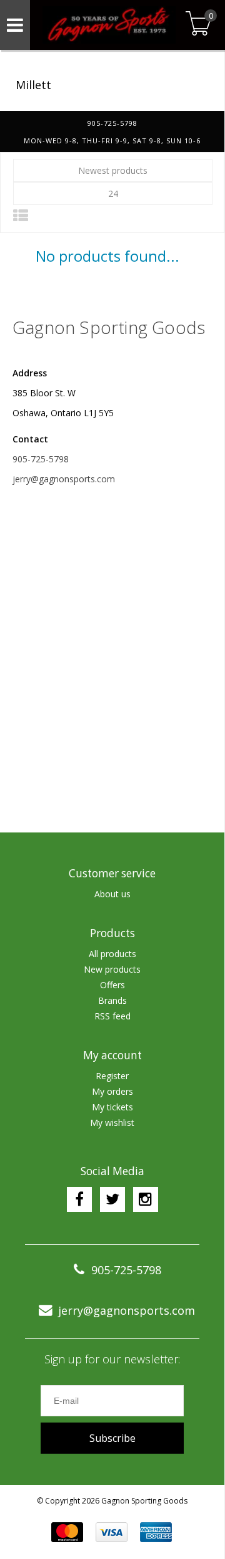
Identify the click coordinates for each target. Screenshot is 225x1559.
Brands (112, 1000)
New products (112, 969)
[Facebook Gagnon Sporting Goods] (79, 1199)
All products (112, 954)
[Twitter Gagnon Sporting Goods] (112, 1199)
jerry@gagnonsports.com (63, 479)
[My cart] (198, 24)
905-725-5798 (40, 459)
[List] (20, 215)
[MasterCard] (67, 1532)
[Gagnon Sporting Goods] (106, 25)
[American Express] (156, 1532)
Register (112, 1076)
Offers (112, 985)
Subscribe (112, 1438)
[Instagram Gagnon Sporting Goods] (145, 1199)
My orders (112, 1091)
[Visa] (112, 1532)
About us (112, 894)
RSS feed (112, 1016)
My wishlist (112, 1122)
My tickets (112, 1107)
